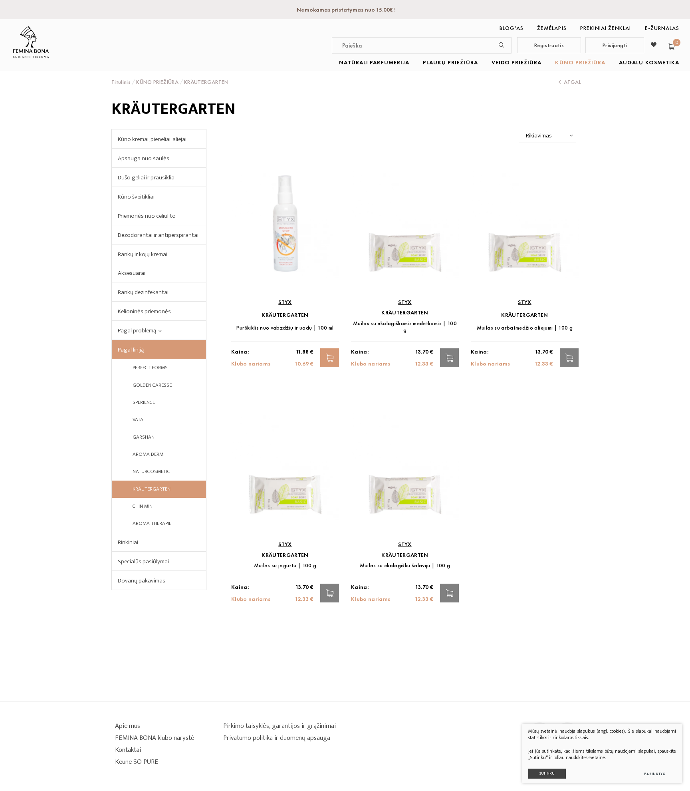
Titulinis (121, 81)
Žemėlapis (551, 28)
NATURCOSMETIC (151, 471)
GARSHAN (144, 437)
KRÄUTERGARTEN (152, 489)
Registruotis (549, 45)
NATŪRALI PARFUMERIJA (374, 62)
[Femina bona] (31, 42)
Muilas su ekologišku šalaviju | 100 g (405, 565)
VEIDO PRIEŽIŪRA (517, 62)
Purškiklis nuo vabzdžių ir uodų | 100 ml (284, 327)
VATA (138, 419)
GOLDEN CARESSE (152, 385)
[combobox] (547, 136)
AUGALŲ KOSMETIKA (649, 62)
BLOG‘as (511, 28)
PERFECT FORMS (150, 367)
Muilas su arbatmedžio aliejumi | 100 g (525, 327)
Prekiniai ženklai (605, 28)
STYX (284, 302)
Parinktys (654, 773)
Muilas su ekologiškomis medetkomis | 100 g (405, 327)
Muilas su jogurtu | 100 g (285, 565)
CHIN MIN (143, 506)
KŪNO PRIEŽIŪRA (580, 62)
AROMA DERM (148, 454)
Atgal (572, 81)
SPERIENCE (144, 402)
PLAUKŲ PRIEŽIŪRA (450, 62)
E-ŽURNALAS (662, 28)
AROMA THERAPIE (152, 523)
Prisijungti (615, 45)
